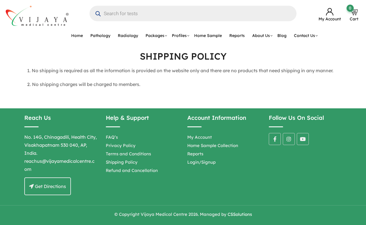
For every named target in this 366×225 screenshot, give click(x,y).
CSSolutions (240, 214)
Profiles (179, 35)
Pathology (100, 35)
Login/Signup (201, 162)
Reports (237, 35)
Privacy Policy (121, 145)
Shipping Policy (122, 162)
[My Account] (329, 12)
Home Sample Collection (212, 145)
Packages (155, 35)
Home (77, 35)
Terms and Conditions (128, 153)
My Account (199, 137)
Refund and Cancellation (132, 170)
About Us (261, 35)
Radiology (128, 35)
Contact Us (304, 35)
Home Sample (208, 35)
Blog (282, 35)
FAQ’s (112, 137)
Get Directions (50, 186)
